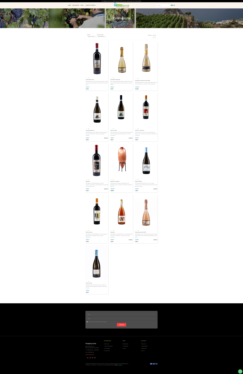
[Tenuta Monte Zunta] (96, 58)
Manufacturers (90, 5)
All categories (125, 346)
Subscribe (121, 324)
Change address (145, 346)
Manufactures (125, 343)
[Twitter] (90, 357)
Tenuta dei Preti (89, 283)
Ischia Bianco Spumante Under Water (142, 80)
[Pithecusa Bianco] (146, 160)
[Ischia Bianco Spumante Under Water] (146, 58)
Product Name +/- (91, 36)
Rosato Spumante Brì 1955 (140, 232)
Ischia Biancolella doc (90, 130)
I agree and (97, 321)
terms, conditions (95, 321)
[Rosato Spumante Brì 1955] (146, 211)
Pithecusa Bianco (138, 181)
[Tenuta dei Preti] (96, 262)
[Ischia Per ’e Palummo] (146, 109)
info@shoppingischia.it (89, 354)
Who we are (75, 5)
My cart (143, 350)
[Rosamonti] (121, 211)
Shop (82, 5)
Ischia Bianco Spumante (115, 79)
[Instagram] (95, 357)
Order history (144, 348)
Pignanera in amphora (114, 181)
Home (69, 5)
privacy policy (104, 321)
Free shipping (107, 348)
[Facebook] (87, 357)
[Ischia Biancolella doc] (96, 109)
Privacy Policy (107, 350)
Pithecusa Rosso (89, 232)
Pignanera (88, 181)
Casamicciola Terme (112, 363)
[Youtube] (92, 357)
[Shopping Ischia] (121, 5)
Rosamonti (112, 232)
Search (124, 348)
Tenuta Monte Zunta (90, 79)
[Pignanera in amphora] (121, 160)
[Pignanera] (96, 160)
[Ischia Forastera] (121, 109)
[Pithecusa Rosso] (96, 211)
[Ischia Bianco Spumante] (121, 58)
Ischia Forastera (113, 130)
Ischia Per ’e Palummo (139, 130)
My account (144, 343)
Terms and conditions (109, 346)
